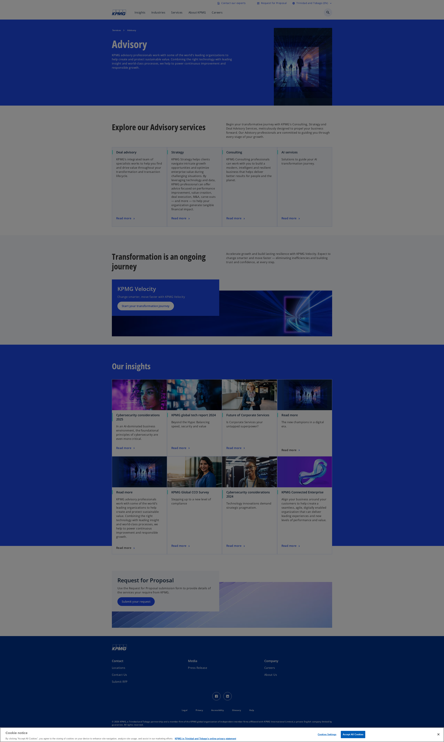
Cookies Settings (327, 734)
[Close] (438, 734)
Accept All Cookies (353, 734)
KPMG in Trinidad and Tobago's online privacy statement (205, 738)
